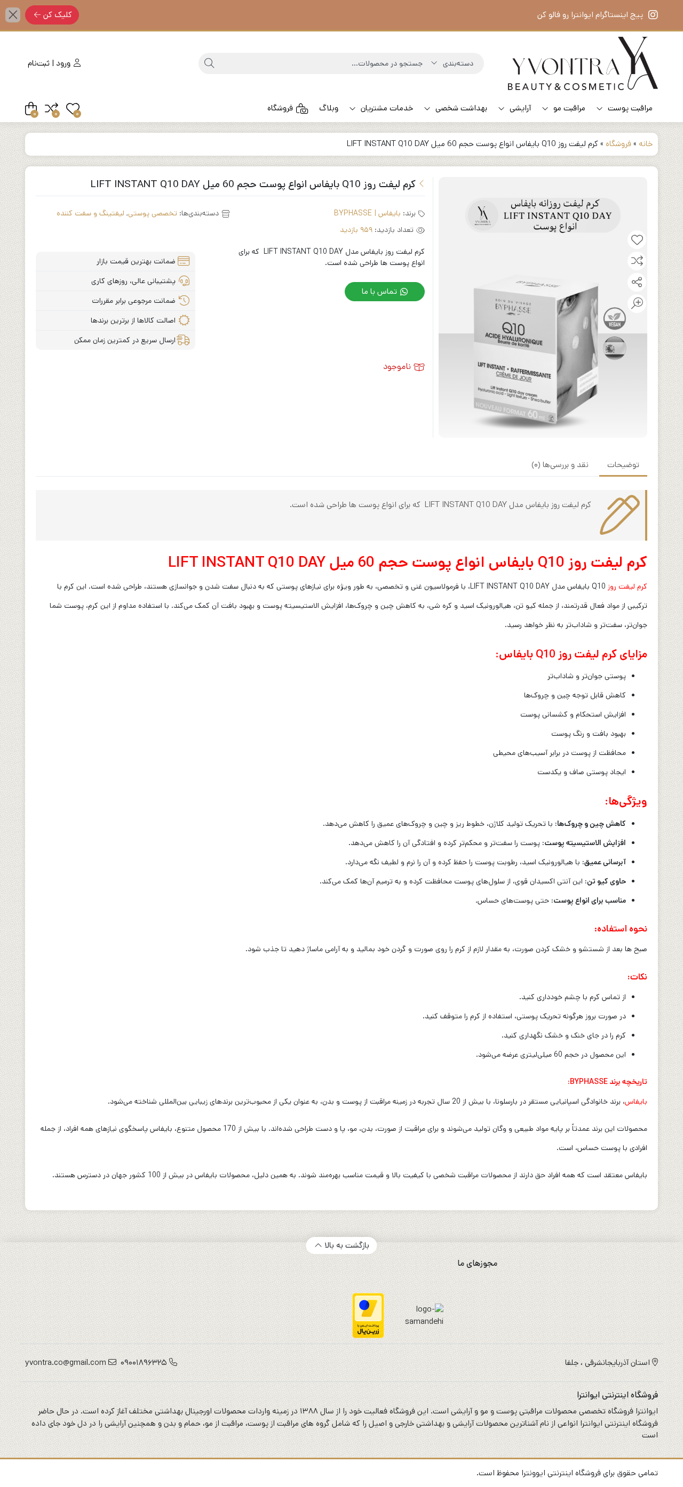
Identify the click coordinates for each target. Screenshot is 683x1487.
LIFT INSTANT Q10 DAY (246, 562)
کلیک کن (57, 14)
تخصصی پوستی (152, 213)
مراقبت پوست (629, 108)
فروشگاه (280, 108)
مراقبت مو (568, 108)
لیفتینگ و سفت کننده (90, 213)
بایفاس (636, 1101)
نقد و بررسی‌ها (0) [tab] (560, 464)
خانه (646, 143)
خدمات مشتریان (386, 108)
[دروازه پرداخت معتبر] (368, 1315)
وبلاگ (328, 108)
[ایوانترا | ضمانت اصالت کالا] (583, 64)
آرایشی (519, 108)
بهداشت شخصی (460, 108)
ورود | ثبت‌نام (50, 63)
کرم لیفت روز (627, 586)
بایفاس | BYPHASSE (367, 213)
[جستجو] (209, 63)
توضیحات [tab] (623, 464)
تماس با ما (380, 291)
